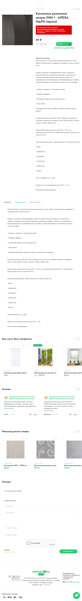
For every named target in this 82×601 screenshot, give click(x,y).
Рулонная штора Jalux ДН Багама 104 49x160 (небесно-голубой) (16, 373)
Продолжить (68, 551)
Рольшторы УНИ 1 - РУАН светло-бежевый (16, 465)
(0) (39, 202)
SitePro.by (47, 585)
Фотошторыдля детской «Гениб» (46, 373)
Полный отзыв (9, 408)
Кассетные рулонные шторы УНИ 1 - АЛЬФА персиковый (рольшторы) (22, 397)
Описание (7, 202)
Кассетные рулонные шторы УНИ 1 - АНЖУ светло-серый (46, 465)
